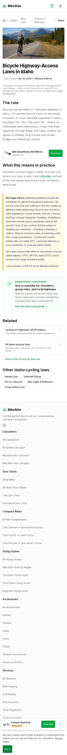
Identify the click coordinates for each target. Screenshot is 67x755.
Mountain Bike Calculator (16, 455)
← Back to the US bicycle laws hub (21, 359)
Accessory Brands (12, 662)
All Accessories (11, 607)
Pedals (6, 646)
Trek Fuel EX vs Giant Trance (18, 535)
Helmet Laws (11, 376)
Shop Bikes (9, 479)
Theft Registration (12, 710)
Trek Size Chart (11, 495)
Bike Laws (23, 20)
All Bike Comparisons (15, 519)
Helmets (7, 615)
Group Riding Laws (15, 387)
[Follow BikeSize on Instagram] (4, 425)
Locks (6, 638)
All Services (9, 678)
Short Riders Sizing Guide (16, 583)
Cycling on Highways (39, 20)
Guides (13, 20)
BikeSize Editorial (43, 78)
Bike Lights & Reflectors (40, 381)
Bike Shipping (10, 686)
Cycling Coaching (12, 717)
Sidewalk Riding (32, 376)
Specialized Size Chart (15, 503)
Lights (6, 630)
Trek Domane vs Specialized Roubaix (23, 527)
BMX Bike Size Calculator (16, 463)
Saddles (7, 623)
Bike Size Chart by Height (17, 567)
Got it (7, 749)
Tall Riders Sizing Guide (15, 575)
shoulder (45, 176)
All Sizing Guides (12, 559)
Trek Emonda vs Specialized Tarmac (22, 543)
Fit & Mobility (9, 694)
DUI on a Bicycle (13, 381)
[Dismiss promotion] (60, 724)
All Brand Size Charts (14, 487)
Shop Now (56, 153)
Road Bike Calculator (14, 447)
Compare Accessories (14, 654)
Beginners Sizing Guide (15, 590)
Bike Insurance (10, 702)
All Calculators (11, 439)
